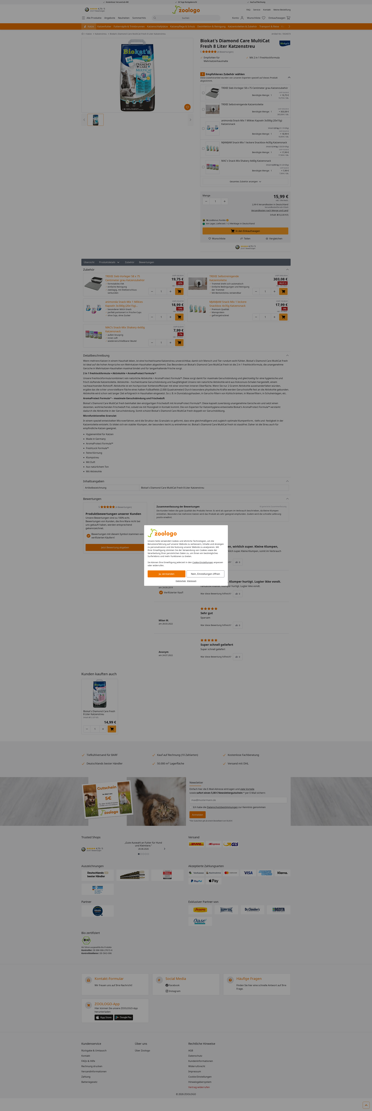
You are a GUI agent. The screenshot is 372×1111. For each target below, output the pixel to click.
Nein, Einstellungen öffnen (205, 573)
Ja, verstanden (166, 573)
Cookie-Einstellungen (202, 562)
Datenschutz (181, 581)
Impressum (191, 581)
